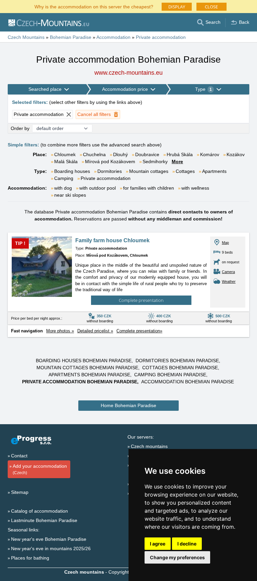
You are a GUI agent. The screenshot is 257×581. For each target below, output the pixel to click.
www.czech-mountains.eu (128, 72)
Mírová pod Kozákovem (110, 161)
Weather (229, 281)
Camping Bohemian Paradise (170, 374)
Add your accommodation (40, 469)
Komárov (209, 154)
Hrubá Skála (180, 154)
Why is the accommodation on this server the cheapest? (93, 6)
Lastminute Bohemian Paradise (44, 520)
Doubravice (147, 154)
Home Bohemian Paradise (128, 405)
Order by (20, 128)
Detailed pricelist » (95, 330)
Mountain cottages (148, 171)
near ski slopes (70, 195)
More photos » (60, 330)
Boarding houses (72, 171)
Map (225, 243)
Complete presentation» (139, 330)
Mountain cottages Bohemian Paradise (87, 367)
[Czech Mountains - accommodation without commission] (48, 22)
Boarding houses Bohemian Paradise (84, 360)
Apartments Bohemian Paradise (89, 374)
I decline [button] (186, 543)
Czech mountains (149, 446)
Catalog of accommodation (39, 511)
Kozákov (236, 154)
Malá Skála (66, 161)
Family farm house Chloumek (112, 240)
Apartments (214, 171)
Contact (19, 455)
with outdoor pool (97, 188)
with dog (63, 188)
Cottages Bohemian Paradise (180, 367)
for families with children (148, 188)
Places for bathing (30, 558)
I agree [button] (157, 543)
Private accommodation (106, 178)
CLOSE (211, 7)
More (177, 161)
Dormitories (109, 171)
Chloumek (65, 154)
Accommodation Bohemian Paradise (187, 381)
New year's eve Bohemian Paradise (48, 539)
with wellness (195, 188)
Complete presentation (141, 300)
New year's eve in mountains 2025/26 (51, 548)
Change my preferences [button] (177, 557)
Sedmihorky (155, 161)
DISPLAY (176, 7)
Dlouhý (120, 154)
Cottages (185, 171)
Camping (63, 178)
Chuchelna (94, 154)
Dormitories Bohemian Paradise (177, 360)
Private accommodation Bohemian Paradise (79, 381)
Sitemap (19, 492)
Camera (228, 272)
